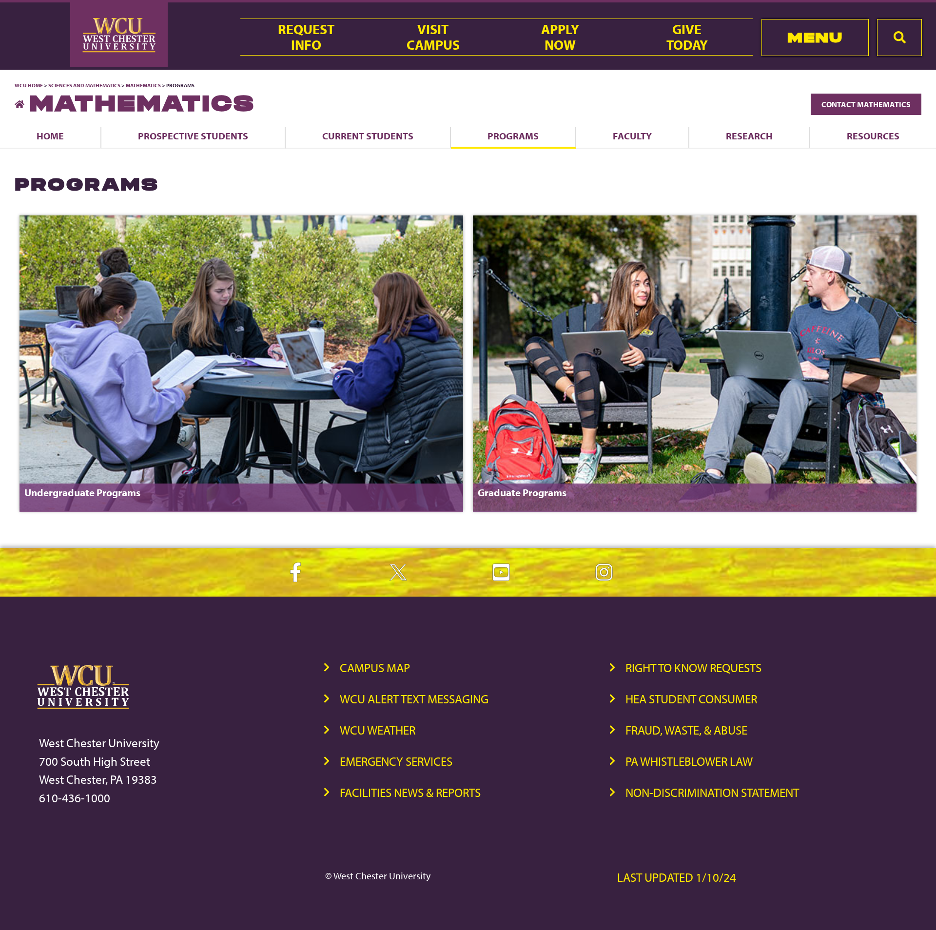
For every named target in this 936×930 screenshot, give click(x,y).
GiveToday (687, 37)
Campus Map (375, 667)
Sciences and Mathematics (84, 85)
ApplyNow (560, 37)
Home (50, 136)
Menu (814, 37)
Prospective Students (193, 136)
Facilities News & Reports (410, 792)
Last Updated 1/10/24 (676, 877)
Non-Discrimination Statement (712, 792)
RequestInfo (306, 37)
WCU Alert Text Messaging (414, 698)
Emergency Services (396, 761)
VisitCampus (433, 37)
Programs (513, 136)
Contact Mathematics (866, 104)
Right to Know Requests (693, 667)
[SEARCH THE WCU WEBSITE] (899, 37)
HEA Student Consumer (691, 698)
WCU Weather (377, 729)
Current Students (367, 136)
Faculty (632, 136)
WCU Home (29, 85)
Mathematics (143, 85)
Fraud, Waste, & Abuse (686, 729)
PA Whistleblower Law (689, 761)
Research (749, 136)
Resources (873, 136)
